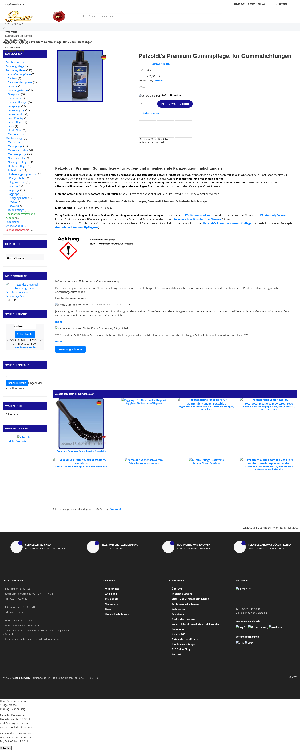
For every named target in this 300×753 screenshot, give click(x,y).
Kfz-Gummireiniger (197, 215)
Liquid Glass (15, 130)
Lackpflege (14, 106)
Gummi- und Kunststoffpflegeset (76, 227)
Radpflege (14, 190)
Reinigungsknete (17, 198)
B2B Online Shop (181, 649)
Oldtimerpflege (14, 51)
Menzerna (14, 142)
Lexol (11, 126)
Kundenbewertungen (184, 644)
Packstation (178, 614)
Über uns (177, 588)
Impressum (178, 629)
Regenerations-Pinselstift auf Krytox (197, 219)
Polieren (13, 186)
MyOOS (293, 677)
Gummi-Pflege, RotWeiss (206, 462)
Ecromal (13, 86)
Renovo (12, 202)
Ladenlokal (12, 221)
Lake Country (16, 118)
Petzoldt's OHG (21, 677)
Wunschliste (112, 588)
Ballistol (12, 78)
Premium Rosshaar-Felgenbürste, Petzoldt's (81, 451)
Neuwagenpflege (18, 162)
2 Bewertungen (161, 63)
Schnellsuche (25, 334)
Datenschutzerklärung (185, 639)
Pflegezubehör (17, 178)
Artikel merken (151, 113)
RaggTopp (13, 194)
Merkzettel (282, 4)
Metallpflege (15, 146)
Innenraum (14, 98)
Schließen (5, 748)
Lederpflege (15, 122)
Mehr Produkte (18, 441)
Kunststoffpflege (17, 102)
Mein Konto (111, 598)
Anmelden (239, 4)
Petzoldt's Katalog (182, 593)
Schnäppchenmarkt (17, 229)
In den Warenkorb (175, 104)
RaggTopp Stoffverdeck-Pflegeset (143, 403)
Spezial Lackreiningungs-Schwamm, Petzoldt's (81, 466)
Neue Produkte (17, 158)
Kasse (108, 608)
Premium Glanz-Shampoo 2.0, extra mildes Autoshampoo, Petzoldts (269, 468)
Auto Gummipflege (19, 74)
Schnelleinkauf (17, 383)
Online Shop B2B (16, 225)
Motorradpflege (17, 154)
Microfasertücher (18, 150)
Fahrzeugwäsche (18, 90)
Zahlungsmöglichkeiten (185, 603)
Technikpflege (16, 210)
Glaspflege (14, 94)
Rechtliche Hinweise (183, 619)
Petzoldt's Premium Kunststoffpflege (227, 223)
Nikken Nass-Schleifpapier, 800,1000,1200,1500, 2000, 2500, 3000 (269, 408)
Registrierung (256, 4)
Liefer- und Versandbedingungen (190, 598)
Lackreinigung (16, 110)
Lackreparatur (16, 114)
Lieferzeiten (179, 608)
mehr (58, 321)
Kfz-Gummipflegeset (273, 215)
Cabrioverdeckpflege (20, 82)
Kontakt (176, 654)
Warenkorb (13, 406)
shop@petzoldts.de (14, 4)
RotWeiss (13, 206)
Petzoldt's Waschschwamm (143, 462)
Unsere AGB (178, 634)
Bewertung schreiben (70, 349)
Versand (159, 80)
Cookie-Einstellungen (117, 614)
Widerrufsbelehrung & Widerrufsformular (195, 624)
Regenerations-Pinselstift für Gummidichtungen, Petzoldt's (206, 408)
